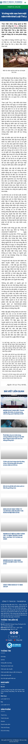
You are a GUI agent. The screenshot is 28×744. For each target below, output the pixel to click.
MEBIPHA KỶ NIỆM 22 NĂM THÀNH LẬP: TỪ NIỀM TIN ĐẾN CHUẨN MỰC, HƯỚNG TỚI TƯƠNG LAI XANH (14, 536)
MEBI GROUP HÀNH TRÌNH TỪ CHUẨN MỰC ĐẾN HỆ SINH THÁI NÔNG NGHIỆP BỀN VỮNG (13, 510)
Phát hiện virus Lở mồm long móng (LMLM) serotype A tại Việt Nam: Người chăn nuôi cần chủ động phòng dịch (13, 437)
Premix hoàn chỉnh (5, 724)
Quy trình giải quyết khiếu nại (8, 678)
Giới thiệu (3, 656)
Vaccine (3, 721)
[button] (25, 2)
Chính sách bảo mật (6, 675)
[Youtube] (14, 632)
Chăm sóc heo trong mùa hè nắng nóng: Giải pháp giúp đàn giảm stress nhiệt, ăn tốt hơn (13, 463)
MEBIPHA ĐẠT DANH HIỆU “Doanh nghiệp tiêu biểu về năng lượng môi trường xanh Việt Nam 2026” (13, 412)
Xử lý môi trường (5, 730)
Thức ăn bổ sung (5, 727)
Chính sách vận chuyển (6, 669)
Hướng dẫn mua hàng (6, 663)
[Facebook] (11, 632)
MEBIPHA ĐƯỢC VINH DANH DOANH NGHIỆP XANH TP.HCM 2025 (12, 562)
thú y (16, 26)
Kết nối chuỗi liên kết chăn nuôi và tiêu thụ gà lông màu (13, 487)
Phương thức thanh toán (7, 666)
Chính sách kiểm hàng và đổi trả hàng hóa (11, 672)
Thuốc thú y (4, 715)
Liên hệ (3, 659)
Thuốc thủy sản (5, 718)
